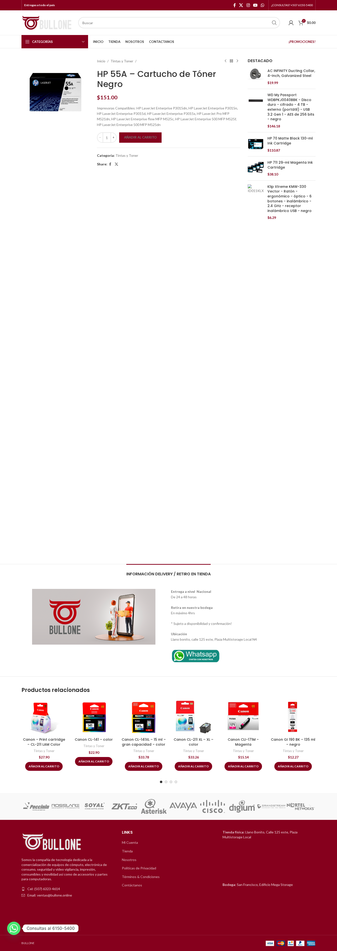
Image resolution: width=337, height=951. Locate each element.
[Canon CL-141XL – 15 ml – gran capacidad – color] (143, 717)
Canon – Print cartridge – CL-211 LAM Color (44, 742)
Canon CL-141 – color (94, 739)
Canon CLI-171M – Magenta (243, 742)
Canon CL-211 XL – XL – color (193, 742)
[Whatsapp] (13, 928)
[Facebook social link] (235, 5)
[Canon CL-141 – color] (93, 717)
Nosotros (129, 860)
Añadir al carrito (140, 137)
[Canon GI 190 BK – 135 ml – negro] (293, 717)
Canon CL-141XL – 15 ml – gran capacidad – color (144, 742)
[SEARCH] (274, 22)
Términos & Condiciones (141, 877)
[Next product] (237, 61)
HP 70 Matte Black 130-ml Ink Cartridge (290, 141)
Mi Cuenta (130, 842)
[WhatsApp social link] (262, 5)
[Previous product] (225, 61)
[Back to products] (231, 61)
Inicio (101, 61)
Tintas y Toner (122, 61)
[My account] (291, 23)
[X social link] (241, 5)
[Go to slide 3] (171, 782)
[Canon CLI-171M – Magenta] (243, 717)
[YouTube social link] (255, 5)
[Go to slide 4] (176, 782)
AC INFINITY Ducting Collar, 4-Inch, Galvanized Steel (291, 73)
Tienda (127, 851)
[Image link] (195, 655)
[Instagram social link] (248, 5)
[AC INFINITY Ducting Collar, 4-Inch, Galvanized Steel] (256, 77)
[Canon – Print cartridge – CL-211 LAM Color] (43, 717)
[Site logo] (47, 22)
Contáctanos (132, 885)
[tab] (168, 571)
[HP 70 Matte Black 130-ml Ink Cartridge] (256, 144)
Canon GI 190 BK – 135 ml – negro (293, 742)
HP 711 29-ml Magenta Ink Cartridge (290, 165)
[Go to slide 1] (161, 782)
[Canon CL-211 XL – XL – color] (193, 717)
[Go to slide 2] (166, 782)
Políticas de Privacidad (139, 868)
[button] (27, 806)
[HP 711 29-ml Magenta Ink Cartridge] (256, 168)
